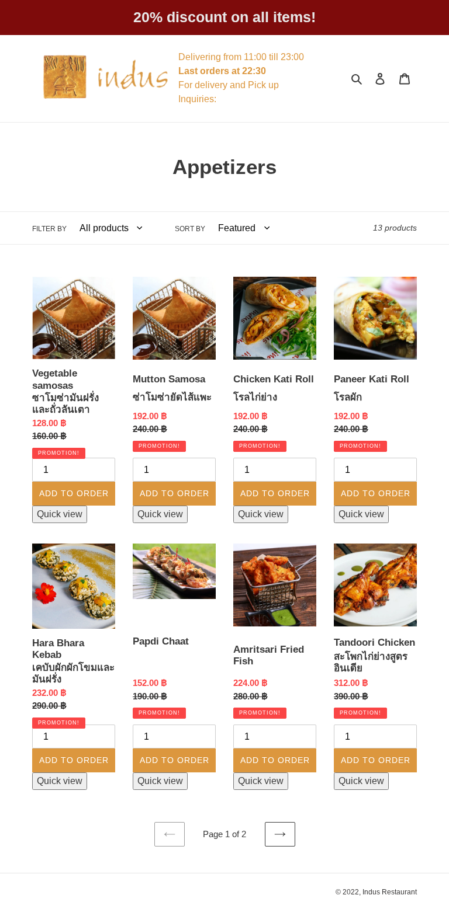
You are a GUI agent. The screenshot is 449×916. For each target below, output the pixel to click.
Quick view (59, 514)
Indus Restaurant (389, 892)
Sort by (190, 229)
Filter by (49, 229)
